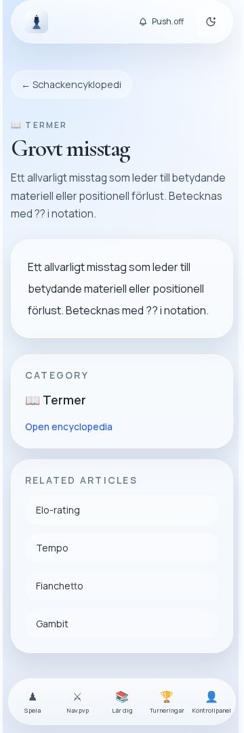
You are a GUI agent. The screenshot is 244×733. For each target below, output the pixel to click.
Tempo (52, 547)
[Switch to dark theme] (210, 21)
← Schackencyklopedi (71, 84)
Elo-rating (58, 509)
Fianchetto (59, 585)
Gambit (52, 623)
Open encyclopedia (69, 426)
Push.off (168, 21)
